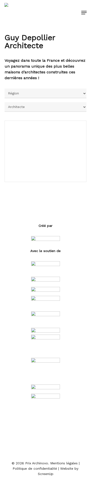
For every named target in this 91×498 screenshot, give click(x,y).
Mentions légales (64, 463)
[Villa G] (45, 151)
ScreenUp (45, 474)
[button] (84, 12)
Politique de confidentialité (35, 468)
